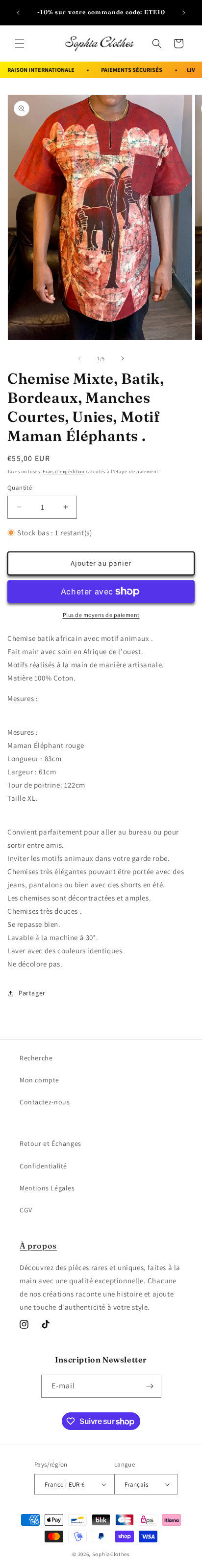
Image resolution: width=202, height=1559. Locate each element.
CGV (26, 1210)
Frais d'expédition (63, 471)
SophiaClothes (111, 1554)
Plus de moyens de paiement (101, 614)
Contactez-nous (45, 1102)
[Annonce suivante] (184, 12)
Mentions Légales (47, 1188)
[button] (19, 43)
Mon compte (39, 1080)
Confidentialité (43, 1166)
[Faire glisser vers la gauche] (79, 358)
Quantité (19, 487)
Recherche (36, 1058)
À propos (38, 1246)
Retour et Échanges (50, 1143)
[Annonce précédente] (18, 12)
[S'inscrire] (150, 1386)
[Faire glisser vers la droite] (122, 358)
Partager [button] (32, 992)
